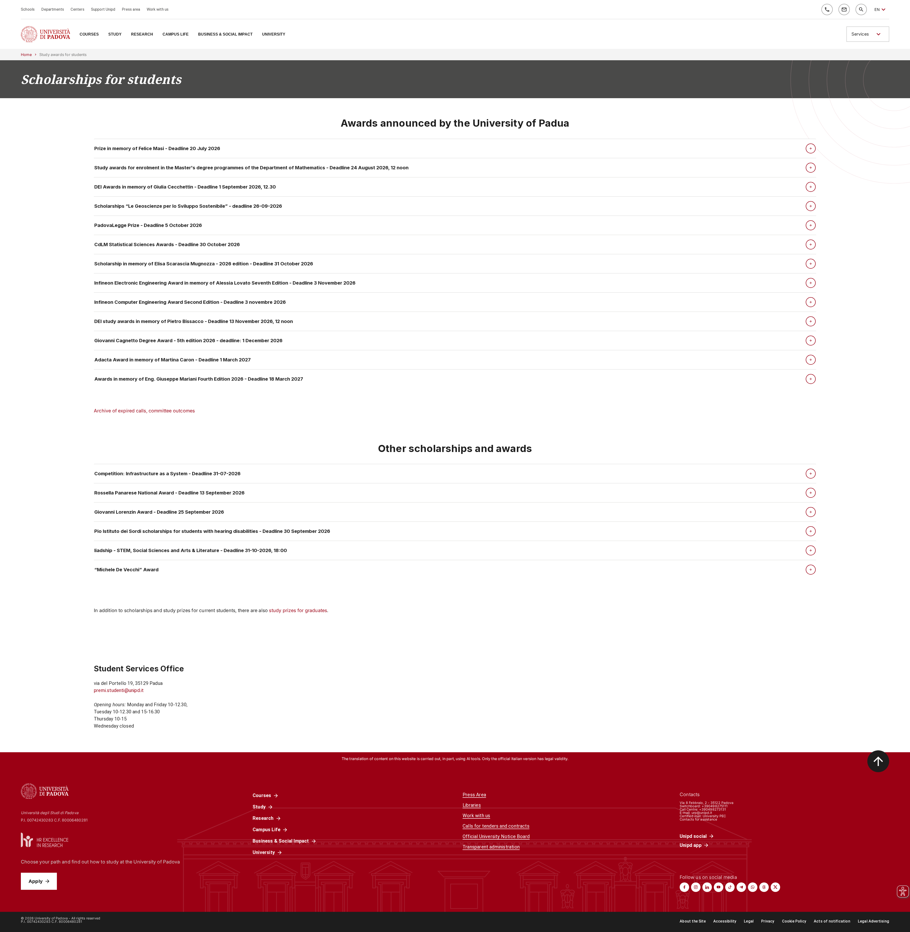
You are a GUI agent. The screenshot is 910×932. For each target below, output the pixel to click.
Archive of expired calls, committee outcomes (144, 411)
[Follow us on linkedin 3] (707, 887)
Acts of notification (832, 921)
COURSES (89, 34)
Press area (131, 9)
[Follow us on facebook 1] (684, 887)
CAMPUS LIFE (176, 34)
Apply (35, 881)
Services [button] (860, 34)
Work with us (157, 9)
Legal (749, 921)
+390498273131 (712, 809)
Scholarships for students (101, 79)
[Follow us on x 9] (775, 887)
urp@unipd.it (702, 813)
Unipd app (690, 845)
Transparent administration (491, 847)
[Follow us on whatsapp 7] (752, 887)
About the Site (693, 921)
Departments (52, 9)
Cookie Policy (794, 921)
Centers (77, 9)
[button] (867, 34)
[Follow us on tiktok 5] (730, 887)
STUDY (115, 34)
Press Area (474, 795)
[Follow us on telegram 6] (741, 887)
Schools (28, 9)
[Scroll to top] (878, 761)
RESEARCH (142, 34)
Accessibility (724, 921)
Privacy (767, 921)
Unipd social (693, 836)
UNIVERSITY (273, 34)
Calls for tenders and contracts (496, 826)
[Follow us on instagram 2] (696, 887)
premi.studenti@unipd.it (119, 690)
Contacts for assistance (698, 819)
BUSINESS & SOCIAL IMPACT (225, 34)
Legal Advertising (873, 921)
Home (26, 54)
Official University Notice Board (496, 836)
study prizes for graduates (298, 610)
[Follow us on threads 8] (764, 887)
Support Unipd (103, 9)
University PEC (714, 816)
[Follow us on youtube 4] (718, 887)
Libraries (472, 805)
